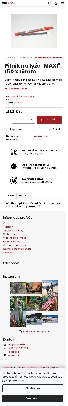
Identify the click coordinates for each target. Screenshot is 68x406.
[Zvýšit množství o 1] (31, 119)
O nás (6, 223)
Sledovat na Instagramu (36, 331)
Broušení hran (41, 135)
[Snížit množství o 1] (16, 119)
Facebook (13, 351)
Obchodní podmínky (14, 245)
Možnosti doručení (16, 88)
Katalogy (8, 226)
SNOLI (19, 102)
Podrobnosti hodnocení (48, 57)
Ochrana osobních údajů (17, 248)
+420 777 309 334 (18, 348)
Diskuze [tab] (22, 195)
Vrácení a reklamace (14, 237)
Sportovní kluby (11, 241)
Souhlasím (33, 398)
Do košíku (51, 119)
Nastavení (33, 388)
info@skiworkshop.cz (19, 344)
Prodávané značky (13, 230)
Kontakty (8, 252)
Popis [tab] (11, 195)
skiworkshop (14, 355)
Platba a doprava (12, 234)
